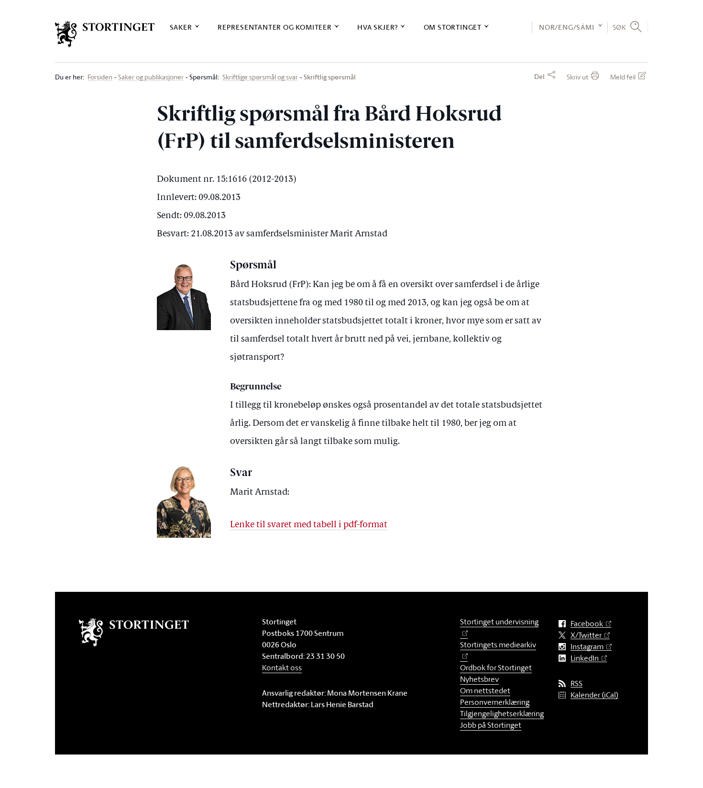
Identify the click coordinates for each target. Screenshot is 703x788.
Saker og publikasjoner (151, 77)
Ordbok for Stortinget (496, 667)
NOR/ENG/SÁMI (566, 27)
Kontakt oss (282, 667)
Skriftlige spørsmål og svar (260, 77)
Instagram (587, 647)
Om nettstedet (485, 690)
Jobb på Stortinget (490, 725)
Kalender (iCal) (594, 695)
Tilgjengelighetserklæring (502, 713)
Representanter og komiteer (275, 27)
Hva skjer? (377, 27)
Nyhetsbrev (479, 679)
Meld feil (623, 76)
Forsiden (100, 77)
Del (539, 76)
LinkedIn (585, 658)
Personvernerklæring (494, 702)
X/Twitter (586, 635)
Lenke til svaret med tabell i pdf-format (308, 525)
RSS (576, 683)
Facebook (587, 624)
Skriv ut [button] (577, 76)
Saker (181, 27)
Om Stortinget (453, 27)
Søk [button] (619, 27)
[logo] (105, 34)
